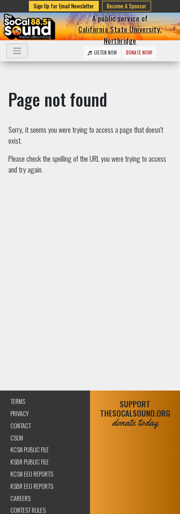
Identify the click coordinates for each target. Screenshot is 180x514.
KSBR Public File (29, 461)
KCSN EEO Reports (31, 473)
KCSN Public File (29, 449)
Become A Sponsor (127, 6)
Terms (17, 401)
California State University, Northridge (120, 34)
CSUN (16, 437)
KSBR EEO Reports (31, 486)
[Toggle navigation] (17, 50)
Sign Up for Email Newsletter (63, 6)
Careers (20, 498)
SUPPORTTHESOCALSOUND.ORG (135, 413)
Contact (20, 425)
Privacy (19, 413)
